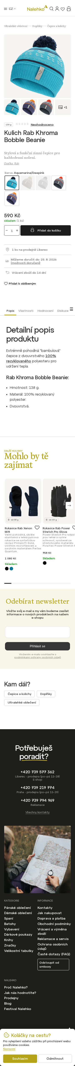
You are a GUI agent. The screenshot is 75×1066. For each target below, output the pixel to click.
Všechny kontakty (37, 812)
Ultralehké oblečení (22, 702)
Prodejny (11, 998)
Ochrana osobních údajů (53, 946)
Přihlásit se (37, 646)
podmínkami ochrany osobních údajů (37, 657)
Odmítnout (55, 1058)
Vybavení (11, 929)
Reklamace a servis (53, 939)
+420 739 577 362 (37, 772)
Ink (11, 569)
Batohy (10, 924)
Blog (7, 1003)
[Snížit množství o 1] (6, 230)
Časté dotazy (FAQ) (54, 954)
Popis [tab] (10, 310)
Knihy (8, 940)
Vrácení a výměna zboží (52, 931)
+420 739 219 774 (38, 787)
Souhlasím (20, 1058)
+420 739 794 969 (37, 800)
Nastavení (9, 1049)
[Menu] (5, 9)
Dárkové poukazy (18, 934)
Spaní (8, 918)
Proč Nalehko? (16, 987)
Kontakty (45, 908)
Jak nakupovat (50, 913)
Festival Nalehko (17, 1009)
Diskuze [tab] (63, 310)
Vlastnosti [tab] (25, 310)
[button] (69, 505)
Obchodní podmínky (54, 924)
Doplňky (46, 694)
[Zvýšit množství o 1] (17, 230)
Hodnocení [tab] (45, 310)
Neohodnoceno (42, 124)
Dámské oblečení (18, 913)
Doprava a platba (51, 918)
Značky (10, 945)
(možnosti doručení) (25, 263)
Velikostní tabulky (18, 951)
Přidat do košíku (49, 230)
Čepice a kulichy (19, 694)
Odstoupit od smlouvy (49, 964)
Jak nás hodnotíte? (20, 993)
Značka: (11, 163)
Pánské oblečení (17, 908)
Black (7, 569)
